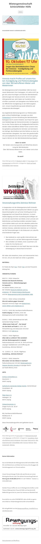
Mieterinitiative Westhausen (21, 292)
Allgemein (8, 438)
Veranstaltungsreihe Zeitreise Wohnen (19, 203)
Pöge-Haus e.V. (7, 395)
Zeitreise (12, 445)
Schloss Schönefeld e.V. (9, 377)
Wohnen (15, 165)
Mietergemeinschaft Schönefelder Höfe (20, 5)
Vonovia (25, 442)
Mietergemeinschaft (31, 436)
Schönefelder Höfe (7, 165)
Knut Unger (24, 440)
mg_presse (31, 161)
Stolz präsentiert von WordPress (10, 540)
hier (15, 267)
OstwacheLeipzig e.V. (9, 404)
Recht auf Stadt (31, 163)
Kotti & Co (15, 331)
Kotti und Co (31, 440)
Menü (20, 12)
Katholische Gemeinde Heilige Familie (14, 386)
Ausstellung (31, 438)
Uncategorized (6, 163)
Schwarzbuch (6, 117)
